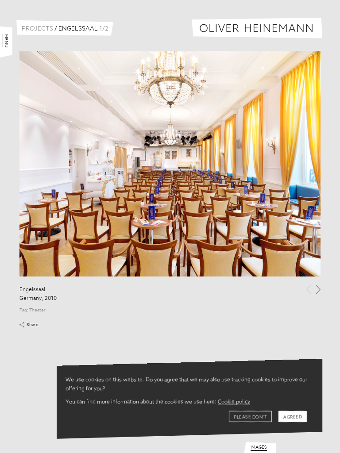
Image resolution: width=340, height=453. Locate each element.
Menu (6, 40)
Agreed (292, 417)
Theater (37, 310)
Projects (37, 29)
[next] (318, 289)
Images (259, 447)
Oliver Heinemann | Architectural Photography (257, 28)
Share (33, 324)
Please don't (250, 417)
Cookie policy (234, 402)
